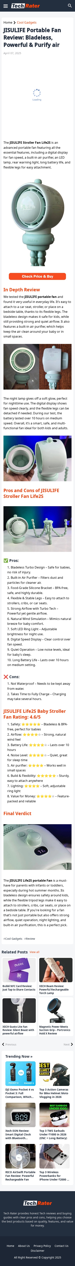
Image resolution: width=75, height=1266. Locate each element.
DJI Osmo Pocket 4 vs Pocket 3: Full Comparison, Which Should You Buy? (19, 1093)
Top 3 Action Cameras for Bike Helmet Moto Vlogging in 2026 (53, 1093)
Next (67, 1044)
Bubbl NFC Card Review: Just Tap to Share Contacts (18, 988)
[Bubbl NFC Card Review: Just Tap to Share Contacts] (19, 970)
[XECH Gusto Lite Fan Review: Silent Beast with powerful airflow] (19, 1010)
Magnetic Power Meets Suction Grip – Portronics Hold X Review (54, 1030)
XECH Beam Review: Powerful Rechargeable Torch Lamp (54, 990)
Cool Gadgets (27, 22)
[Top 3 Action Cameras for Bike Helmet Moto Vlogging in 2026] (54, 1073)
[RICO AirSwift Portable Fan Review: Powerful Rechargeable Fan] (20, 1156)
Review (30, 938)
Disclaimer (37, 1250)
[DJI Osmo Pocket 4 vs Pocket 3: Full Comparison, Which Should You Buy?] (20, 1073)
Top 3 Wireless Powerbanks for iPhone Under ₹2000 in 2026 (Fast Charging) (54, 1175)
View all (34, 952)
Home (7, 22)
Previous (10, 1044)
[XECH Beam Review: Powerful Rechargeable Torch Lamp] (55, 970)
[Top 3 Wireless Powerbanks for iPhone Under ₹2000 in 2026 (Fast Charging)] (54, 1156)
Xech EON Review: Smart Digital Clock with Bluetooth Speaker (18, 1134)
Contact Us (61, 1246)
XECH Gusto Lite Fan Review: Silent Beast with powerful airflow (18, 1030)
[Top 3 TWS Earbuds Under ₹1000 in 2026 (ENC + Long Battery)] (54, 1115)
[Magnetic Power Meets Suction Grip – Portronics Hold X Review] (55, 1010)
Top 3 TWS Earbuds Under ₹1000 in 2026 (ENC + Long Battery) (53, 1134)
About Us (24, 1246)
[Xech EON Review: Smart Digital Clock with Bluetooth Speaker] (20, 1115)
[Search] (70, 5)
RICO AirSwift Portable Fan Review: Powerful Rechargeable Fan (20, 1175)
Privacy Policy (42, 1246)
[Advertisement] (37, 97)
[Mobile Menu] (5, 6)
